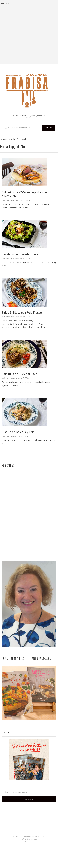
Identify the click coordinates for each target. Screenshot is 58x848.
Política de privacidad (29, 839)
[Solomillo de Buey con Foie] (29, 354)
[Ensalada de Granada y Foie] (29, 234)
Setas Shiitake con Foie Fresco (22, 312)
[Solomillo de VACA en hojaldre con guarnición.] (29, 172)
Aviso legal (29, 842)
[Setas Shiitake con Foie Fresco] (29, 292)
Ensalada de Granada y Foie (20, 254)
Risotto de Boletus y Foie (18, 432)
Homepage (5, 139)
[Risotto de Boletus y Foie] (29, 412)
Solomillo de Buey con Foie (19, 374)
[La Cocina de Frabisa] (29, 90)
